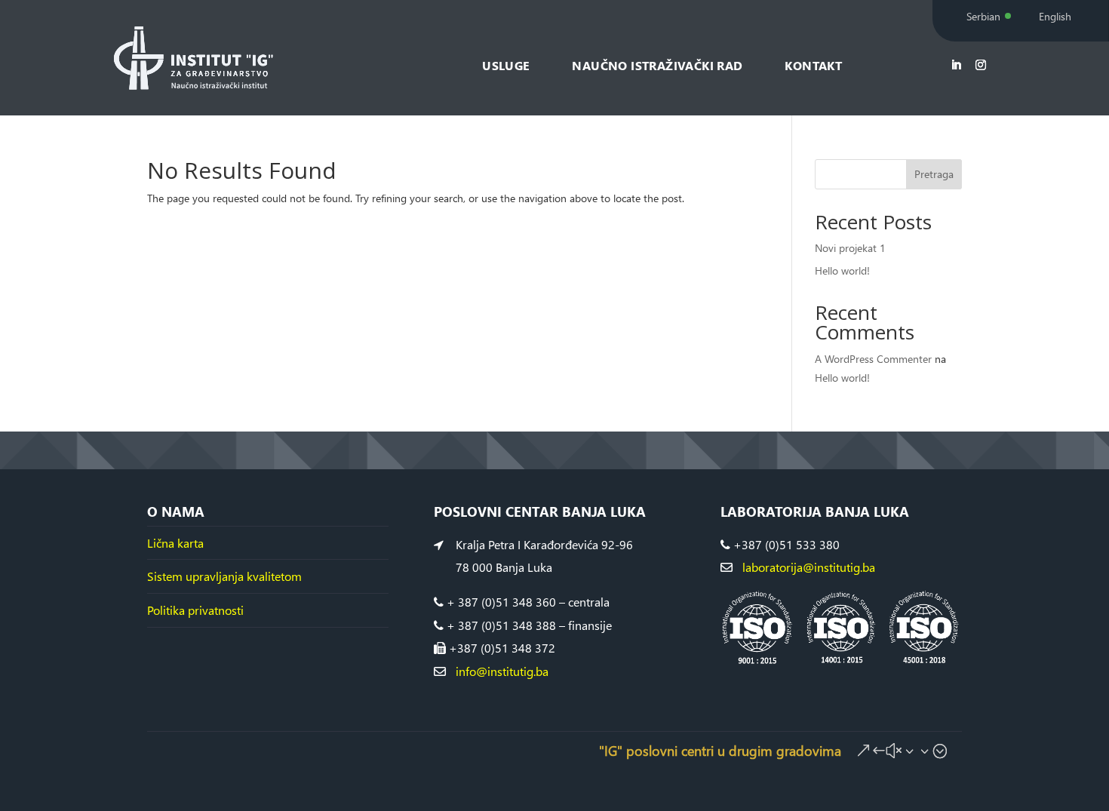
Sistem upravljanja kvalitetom (224, 576)
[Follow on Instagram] (981, 65)
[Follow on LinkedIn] (956, 65)
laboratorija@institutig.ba (808, 567)
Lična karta (175, 543)
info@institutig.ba (500, 671)
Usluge (506, 65)
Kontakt (813, 65)
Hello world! (842, 270)
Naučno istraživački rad (657, 65)
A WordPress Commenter (873, 359)
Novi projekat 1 (850, 248)
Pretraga (934, 174)
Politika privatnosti (195, 610)
